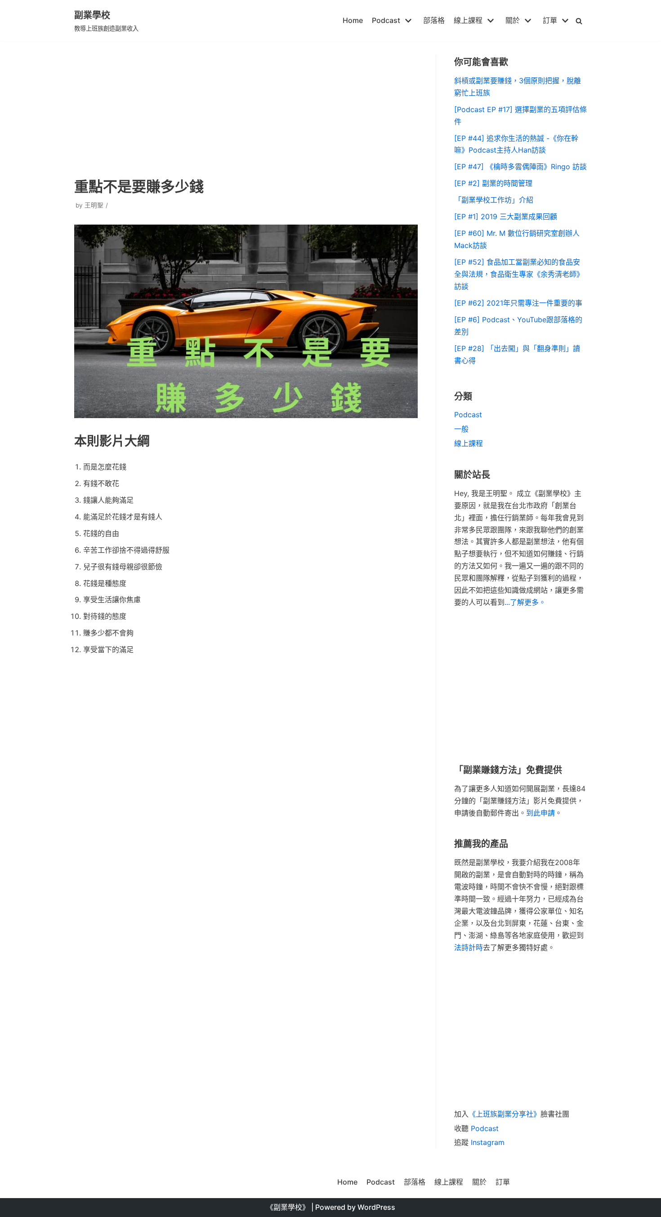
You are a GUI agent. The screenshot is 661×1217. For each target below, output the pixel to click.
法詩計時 (468, 947)
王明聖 (94, 205)
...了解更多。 (525, 602)
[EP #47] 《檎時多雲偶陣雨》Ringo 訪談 (520, 166)
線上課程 (468, 443)
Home (353, 20)
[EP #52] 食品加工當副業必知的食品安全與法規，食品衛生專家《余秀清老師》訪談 (519, 274)
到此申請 (540, 812)
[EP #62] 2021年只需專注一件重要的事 (518, 302)
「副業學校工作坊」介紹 (493, 199)
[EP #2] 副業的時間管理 (493, 183)
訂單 (503, 1181)
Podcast (468, 414)
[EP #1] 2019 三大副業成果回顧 (505, 216)
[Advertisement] (246, 108)
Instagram (488, 1142)
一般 (461, 428)
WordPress (376, 1207)
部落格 (434, 20)
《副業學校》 (287, 1207)
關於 (479, 1181)
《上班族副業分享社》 (504, 1113)
